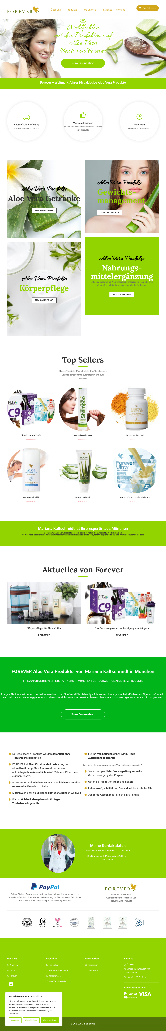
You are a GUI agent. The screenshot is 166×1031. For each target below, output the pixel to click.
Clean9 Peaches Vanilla (31, 435)
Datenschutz (93, 970)
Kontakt (120, 9)
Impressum (93, 965)
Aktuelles (107, 9)
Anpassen (15, 1020)
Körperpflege (55, 976)
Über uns (56, 9)
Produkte (72, 9)
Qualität (13, 970)
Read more (44, 635)
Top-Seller (53, 965)
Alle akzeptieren (49, 1020)
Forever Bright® (83, 497)
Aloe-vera (14, 965)
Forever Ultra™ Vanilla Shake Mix (134, 497)
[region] (33, 1009)
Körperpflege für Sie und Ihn (44, 628)
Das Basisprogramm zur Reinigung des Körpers (122, 628)
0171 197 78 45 (122, 850)
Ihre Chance (89, 9)
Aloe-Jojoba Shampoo (83, 435)
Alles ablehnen (31, 1020)
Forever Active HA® (135, 435)
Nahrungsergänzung (58, 970)
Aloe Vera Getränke (58, 981)
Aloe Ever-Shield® (31, 497)
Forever (46, 82)
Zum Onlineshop (149, 8)
